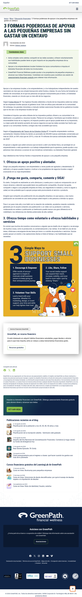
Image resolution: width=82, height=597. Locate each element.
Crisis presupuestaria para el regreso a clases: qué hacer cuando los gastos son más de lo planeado (43, 456)
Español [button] (6, 3)
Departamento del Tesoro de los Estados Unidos (28, 131)
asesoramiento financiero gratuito (21, 78)
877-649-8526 (74, 3)
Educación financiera (23, 19)
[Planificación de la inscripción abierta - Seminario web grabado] (9, 434)
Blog (11, 19)
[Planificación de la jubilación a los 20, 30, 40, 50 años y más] (9, 427)
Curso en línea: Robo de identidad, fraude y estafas (32, 486)
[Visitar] (50, 576)
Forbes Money (14, 102)
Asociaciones (41, 542)
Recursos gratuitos (16, 348)
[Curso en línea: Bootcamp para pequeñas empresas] (9, 472)
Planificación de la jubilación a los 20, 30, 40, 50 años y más (35, 426)
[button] (20, 45)
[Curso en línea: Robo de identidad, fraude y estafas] (9, 488)
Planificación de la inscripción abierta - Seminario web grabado (37, 433)
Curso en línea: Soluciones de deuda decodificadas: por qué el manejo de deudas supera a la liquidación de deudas (43, 478)
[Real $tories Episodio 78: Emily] (9, 450)
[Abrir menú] (77, 8)
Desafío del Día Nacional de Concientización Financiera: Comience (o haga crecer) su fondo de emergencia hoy (44, 441)
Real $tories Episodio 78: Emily (24, 449)
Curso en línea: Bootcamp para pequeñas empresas (32, 470)
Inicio (6, 19)
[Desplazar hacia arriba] (73, 589)
